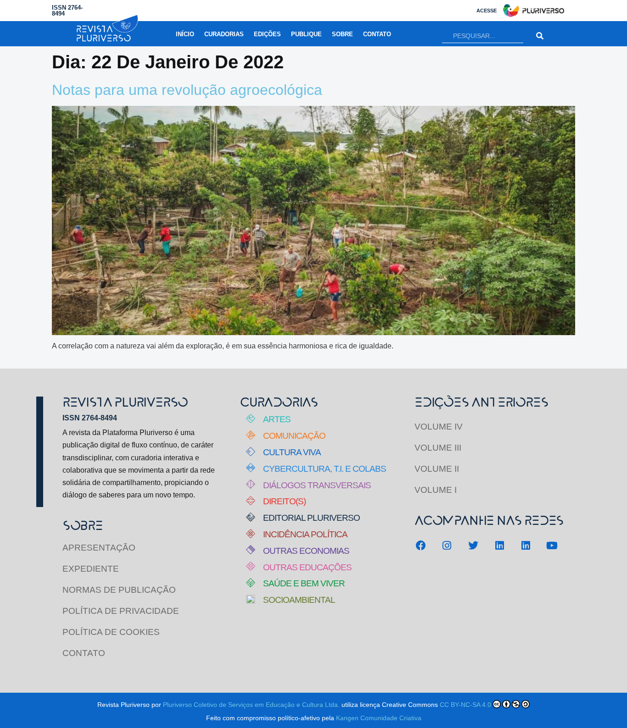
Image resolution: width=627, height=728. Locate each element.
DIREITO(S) (284, 501)
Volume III (437, 447)
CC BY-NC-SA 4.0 (465, 704)
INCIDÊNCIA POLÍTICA (305, 534)
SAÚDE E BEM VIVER (304, 583)
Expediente (90, 569)
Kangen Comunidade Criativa (378, 718)
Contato (377, 34)
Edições (267, 34)
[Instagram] (447, 545)
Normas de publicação (119, 590)
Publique (306, 34)
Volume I (435, 490)
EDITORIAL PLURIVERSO (311, 518)
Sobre (342, 34)
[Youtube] (552, 545)
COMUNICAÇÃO (294, 436)
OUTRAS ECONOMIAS (306, 551)
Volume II (436, 469)
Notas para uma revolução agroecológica (187, 90)
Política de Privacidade (120, 611)
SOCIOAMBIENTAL (299, 600)
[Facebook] (421, 545)
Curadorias (224, 34)
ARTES (277, 419)
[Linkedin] (500, 545)
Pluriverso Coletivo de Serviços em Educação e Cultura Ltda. (251, 704)
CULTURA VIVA (292, 452)
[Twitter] (473, 545)
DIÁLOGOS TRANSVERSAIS (317, 485)
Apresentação (98, 547)
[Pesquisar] (540, 36)
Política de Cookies (111, 632)
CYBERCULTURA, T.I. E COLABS (324, 469)
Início (185, 34)
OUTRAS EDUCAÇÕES (307, 567)
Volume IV (438, 426)
